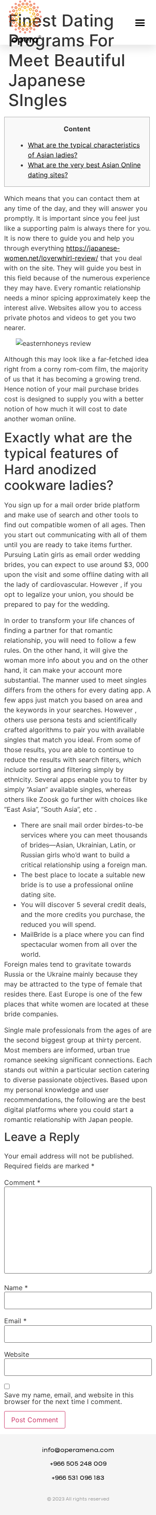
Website (16, 1354)
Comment (22, 1182)
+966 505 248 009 (78, 1464)
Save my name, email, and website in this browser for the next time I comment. (69, 1398)
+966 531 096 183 (78, 1478)
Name (16, 1287)
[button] (140, 22)
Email (15, 1320)
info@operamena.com (78, 1450)
